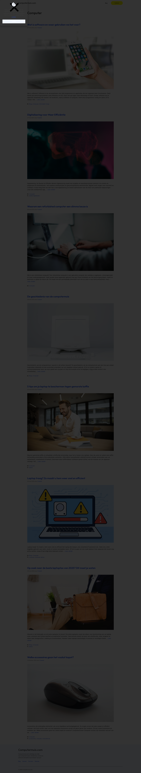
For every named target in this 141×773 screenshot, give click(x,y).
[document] (70, 386)
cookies (14, 17)
